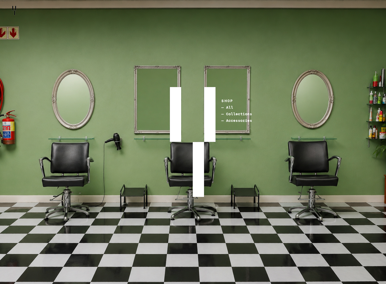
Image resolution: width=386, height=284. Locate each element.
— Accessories (236, 121)
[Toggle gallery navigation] (165, 118)
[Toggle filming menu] (194, 173)
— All (227, 107)
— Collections (236, 114)
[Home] (14, 10)
